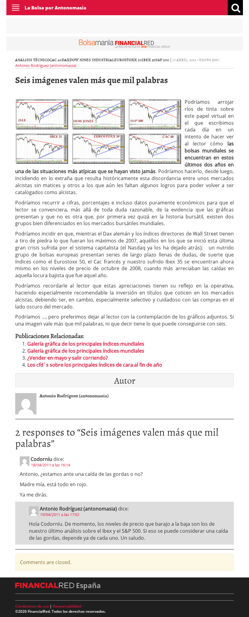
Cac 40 (55, 60)
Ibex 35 (148, 60)
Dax (66, 60)
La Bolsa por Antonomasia (55, 8)
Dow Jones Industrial (92, 60)
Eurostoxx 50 (128, 60)
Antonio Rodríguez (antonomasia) (45, 65)
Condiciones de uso (32, 606)
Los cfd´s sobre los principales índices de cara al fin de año (94, 364)
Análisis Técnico (32, 60)
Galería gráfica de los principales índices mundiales (85, 343)
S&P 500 (162, 60)
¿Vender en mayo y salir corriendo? (67, 357)
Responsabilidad (67, 606)
